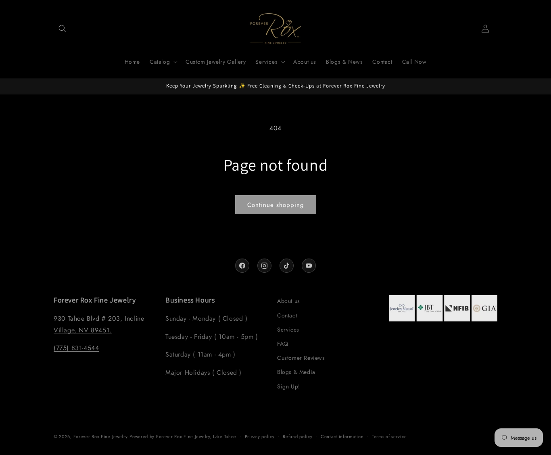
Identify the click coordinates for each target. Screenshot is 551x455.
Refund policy (297, 436)
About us (288, 301)
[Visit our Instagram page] (264, 266)
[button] (62, 29)
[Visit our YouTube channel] (309, 266)
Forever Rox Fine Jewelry (100, 436)
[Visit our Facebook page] (242, 266)
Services (288, 330)
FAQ (282, 344)
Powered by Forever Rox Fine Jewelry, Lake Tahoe (182, 436)
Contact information (342, 436)
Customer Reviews (301, 358)
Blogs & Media (296, 372)
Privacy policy (260, 436)
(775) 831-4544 (76, 348)
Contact (287, 315)
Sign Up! (288, 386)
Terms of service (389, 436)
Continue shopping (275, 204)
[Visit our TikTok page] (287, 266)
